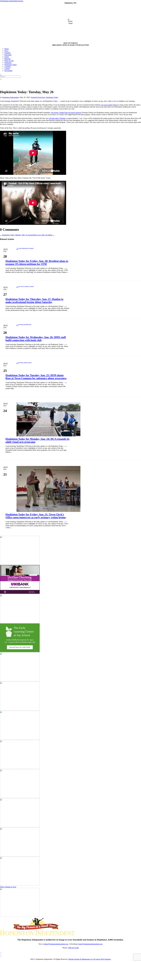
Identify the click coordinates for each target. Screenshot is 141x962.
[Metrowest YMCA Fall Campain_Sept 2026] (20, 739)
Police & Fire (9, 61)
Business (7, 59)
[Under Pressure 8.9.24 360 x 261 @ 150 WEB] (20, 622)
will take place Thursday (57, 118)
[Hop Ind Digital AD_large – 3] (20, 916)
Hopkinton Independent (10, 97)
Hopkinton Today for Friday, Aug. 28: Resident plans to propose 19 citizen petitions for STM (37, 262)
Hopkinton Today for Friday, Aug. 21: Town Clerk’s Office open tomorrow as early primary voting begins (36, 516)
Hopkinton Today (10, 65)
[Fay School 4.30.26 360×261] (20, 651)
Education (7, 55)
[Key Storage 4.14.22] (8, 887)
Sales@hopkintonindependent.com (90, 944)
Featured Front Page (38, 97)
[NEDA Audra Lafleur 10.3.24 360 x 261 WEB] (20, 681)
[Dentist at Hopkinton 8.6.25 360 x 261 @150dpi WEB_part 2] (20, 768)
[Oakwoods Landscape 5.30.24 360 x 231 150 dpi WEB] (20, 856)
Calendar (7, 67)
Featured (7, 53)
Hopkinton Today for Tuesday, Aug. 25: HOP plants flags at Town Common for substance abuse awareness (36, 377)
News (6, 51)
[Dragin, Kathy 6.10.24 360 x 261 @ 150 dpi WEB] (20, 564)
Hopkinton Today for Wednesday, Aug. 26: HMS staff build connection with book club (36, 339)
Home (6, 49)
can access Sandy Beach (109, 105)
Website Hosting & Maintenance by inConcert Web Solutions (89, 959)
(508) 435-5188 (73, 948)
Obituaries (8, 63)
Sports (6, 57)
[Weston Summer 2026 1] (20, 885)
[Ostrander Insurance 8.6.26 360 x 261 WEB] (20, 826)
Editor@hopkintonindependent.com (56, 944)
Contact (7, 69)
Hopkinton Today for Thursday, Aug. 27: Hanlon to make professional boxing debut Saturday (34, 300)
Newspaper (8, 71)
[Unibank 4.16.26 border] (20, 593)
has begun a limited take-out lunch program (66, 112)
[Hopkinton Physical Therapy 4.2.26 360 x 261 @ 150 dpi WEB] (20, 797)
